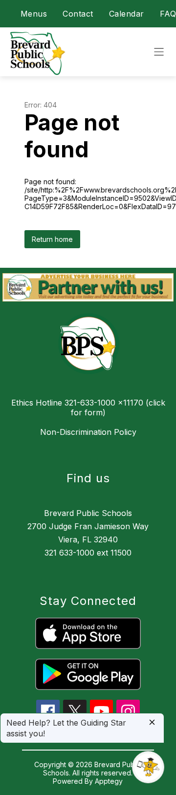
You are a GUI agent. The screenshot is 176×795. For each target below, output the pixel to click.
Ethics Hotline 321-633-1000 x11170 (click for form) (88, 407)
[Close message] (152, 723)
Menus (34, 14)
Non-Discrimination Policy (88, 432)
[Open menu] (159, 52)
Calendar (126, 14)
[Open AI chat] (148, 767)
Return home (52, 239)
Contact (78, 14)
